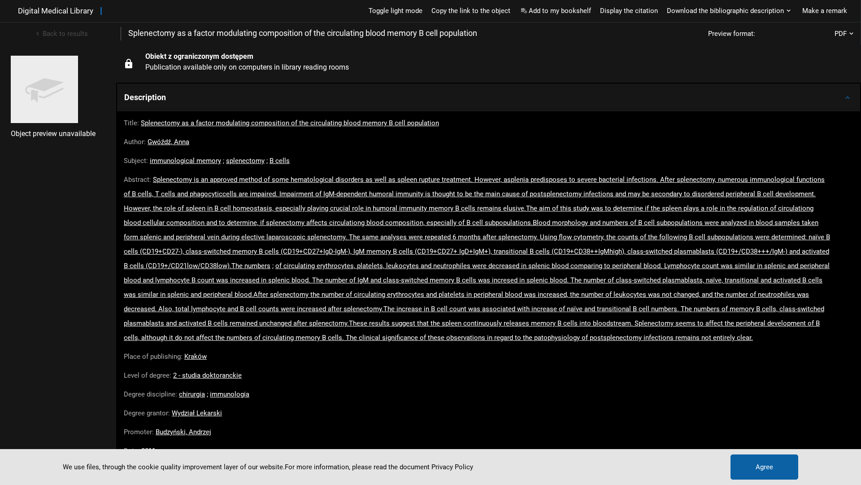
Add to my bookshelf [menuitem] (560, 11)
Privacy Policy (452, 467)
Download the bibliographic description (725, 11)
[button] (489, 97)
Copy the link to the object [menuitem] (470, 11)
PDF (841, 34)
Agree (764, 467)
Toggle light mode (395, 11)
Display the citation (629, 11)
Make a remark (824, 11)
